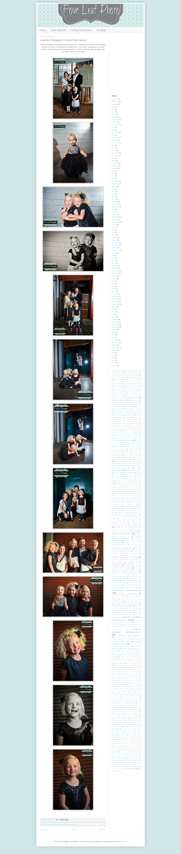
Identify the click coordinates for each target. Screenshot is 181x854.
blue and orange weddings (119, 402)
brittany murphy (126, 406)
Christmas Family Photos (119, 421)
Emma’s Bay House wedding (120, 449)
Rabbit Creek (123, 701)
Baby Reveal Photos (132, 385)
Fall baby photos (124, 453)
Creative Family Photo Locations (121, 428)
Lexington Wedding (123, 531)
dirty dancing (131, 438)
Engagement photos (118, 451)
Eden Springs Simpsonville (131, 446)
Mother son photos (124, 659)
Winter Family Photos (118, 768)
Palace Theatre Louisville (120, 686)
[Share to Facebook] (66, 820)
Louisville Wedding (132, 612)
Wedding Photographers (126, 760)
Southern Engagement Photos (129, 724)
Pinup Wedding (127, 695)
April (113, 112)
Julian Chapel (116, 510)
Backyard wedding (117, 387)
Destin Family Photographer (119, 436)
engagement (135, 449)
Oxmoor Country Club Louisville (120, 682)
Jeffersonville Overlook (128, 506)
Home (43, 30)
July (113, 127)
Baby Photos (118, 385)
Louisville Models (116, 585)
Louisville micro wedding (119, 582)
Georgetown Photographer (123, 483)
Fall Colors (135, 453)
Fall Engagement (117, 455)
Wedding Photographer (119, 758)
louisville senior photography (122, 606)
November (115, 102)
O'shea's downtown (133, 673)
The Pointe (129, 737)
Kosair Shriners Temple (118, 516)
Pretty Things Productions (130, 697)
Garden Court (129, 476)
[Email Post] (57, 819)
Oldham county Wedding (119, 678)
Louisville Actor (128, 542)
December (115, 137)
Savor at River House (129, 705)
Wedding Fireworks (132, 756)
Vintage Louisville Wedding (126, 750)
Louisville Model (134, 582)
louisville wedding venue (121, 642)
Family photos (63, 822)
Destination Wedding (119, 438)
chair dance (118, 419)
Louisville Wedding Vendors (131, 639)
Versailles (114, 747)
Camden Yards (126, 417)
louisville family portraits (121, 568)
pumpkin (114, 701)
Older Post (102, 829)
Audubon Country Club (132, 379)
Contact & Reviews (81, 30)
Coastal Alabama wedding (119, 425)
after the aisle (133, 375)
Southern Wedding (118, 726)
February (115, 99)
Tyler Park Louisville (119, 745)
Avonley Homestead (118, 381)
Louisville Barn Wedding (131, 546)
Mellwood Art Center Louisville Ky (129, 650)
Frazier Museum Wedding (132, 474)
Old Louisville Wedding (132, 676)
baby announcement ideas (132, 383)
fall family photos (117, 457)
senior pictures (135, 709)
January (114, 117)
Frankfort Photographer (134, 470)
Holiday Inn (115, 495)
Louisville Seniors (116, 610)
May (113, 109)
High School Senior (117, 491)
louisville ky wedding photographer (125, 572)
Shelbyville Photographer (119, 718)
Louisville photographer (53, 824)
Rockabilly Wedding (123, 703)
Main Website (58, 30)
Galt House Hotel (117, 476)
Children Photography (132, 419)
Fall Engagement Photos (132, 455)
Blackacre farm (134, 400)
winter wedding (131, 768)
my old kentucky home (134, 663)
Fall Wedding (129, 457)
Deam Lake (128, 430)
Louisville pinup (120, 598)
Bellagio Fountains (117, 396)
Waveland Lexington (132, 754)
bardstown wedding (130, 390)
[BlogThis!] (62, 820)
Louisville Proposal (117, 602)
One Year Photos (134, 678)
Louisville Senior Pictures (130, 608)
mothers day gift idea (119, 661)
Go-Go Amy (136, 483)
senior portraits (116, 711)
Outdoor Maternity (117, 680)
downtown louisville (126, 440)
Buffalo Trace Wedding (125, 413)
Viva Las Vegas (126, 752)
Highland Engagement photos (133, 491)
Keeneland (126, 510)
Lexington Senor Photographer (120, 529)
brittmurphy (50, 819)
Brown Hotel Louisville (121, 411)
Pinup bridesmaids (127, 693)
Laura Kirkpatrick (117, 521)
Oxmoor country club (132, 680)
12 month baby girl (117, 370)
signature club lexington (124, 720)
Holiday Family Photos (132, 493)
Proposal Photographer (118, 699)
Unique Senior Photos (133, 745)
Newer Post (44, 829)
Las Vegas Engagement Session (129, 519)
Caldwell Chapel (118, 415)
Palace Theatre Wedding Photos (129, 688)
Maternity (127, 646)
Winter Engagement (133, 766)
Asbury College (118, 379)
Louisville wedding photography (129, 635)
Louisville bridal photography (122, 549)
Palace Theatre (134, 684)
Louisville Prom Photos (131, 600)
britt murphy (132, 404)
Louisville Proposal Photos (133, 602)
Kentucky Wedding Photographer (129, 514)
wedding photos (128, 762)
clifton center (135, 423)
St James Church (127, 728)
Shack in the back (131, 714)
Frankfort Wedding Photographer (124, 472)
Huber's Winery (129, 498)
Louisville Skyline (128, 610)
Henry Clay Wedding (117, 489)
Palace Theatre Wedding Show (121, 690)
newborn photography (118, 673)
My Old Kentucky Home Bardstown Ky (125, 665)
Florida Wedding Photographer (120, 463)
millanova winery (126, 657)
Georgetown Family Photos (124, 481)
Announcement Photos (134, 377)
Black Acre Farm (133, 398)
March (114, 114)
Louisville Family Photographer (86, 822)
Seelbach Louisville (129, 707)
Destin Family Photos (135, 436)
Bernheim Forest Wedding (132, 396)
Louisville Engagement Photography (124, 555)
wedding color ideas (118, 756)
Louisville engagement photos (124, 557)
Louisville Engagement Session (121, 559)
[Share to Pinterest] (68, 820)
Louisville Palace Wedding (131, 587)
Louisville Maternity (125, 576)
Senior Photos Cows (123, 709)
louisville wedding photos (123, 637)
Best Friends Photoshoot (118, 398)
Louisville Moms (128, 585)
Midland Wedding (127, 655)
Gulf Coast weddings (132, 485)
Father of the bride (120, 461)
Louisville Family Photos (131, 566)
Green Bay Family (117, 485)
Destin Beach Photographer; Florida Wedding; (125, 434)
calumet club (130, 415)
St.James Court (129, 733)
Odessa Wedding (117, 676)
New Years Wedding (132, 671)
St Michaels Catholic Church (127, 730)
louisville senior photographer (126, 604)
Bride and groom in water (119, 404)
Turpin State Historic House (133, 743)
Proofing (101, 30)
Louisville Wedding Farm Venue (122, 614)
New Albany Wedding (125, 669)
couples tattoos (134, 425)
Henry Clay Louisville (132, 487)
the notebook (122, 735)
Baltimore (129, 387)
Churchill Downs (124, 423)
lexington (128, 521)
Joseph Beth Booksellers (132, 508)
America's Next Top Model (119, 377)
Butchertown (137, 413)
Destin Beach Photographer (130, 432)
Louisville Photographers (68, 824)
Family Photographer (52, 822)
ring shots (132, 701)
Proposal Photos (133, 699)
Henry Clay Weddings (132, 489)
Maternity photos (127, 648)
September (115, 125)
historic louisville (118, 493)
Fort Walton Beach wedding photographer (125, 465)
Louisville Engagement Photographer (128, 553)
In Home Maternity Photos (131, 500)
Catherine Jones (136, 417)
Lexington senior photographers (127, 527)
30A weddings (129, 370)
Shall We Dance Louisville (129, 716)
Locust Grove (72, 822)
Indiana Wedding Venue (119, 502)
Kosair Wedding (131, 516)
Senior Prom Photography (131, 711)
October (114, 104)
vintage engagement (125, 747)
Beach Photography (132, 394)
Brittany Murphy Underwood (133, 408)
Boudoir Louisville (133, 402)
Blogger (124, 841)
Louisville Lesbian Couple (119, 574)
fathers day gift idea (133, 461)
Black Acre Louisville (119, 400)
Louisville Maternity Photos (130, 580)
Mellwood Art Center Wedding (121, 652)
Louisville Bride (125, 551)
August (114, 186)
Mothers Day (135, 659)
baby (131, 381)
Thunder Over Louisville (124, 741)
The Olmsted (132, 735)
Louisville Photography (118, 595)
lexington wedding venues (131, 540)
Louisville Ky (133, 570)
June (113, 107)
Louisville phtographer (134, 595)
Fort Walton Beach (136, 463)
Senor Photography (117, 714)
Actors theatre (128, 373)
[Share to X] (64, 820)
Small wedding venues (126, 722)
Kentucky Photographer (125, 512)
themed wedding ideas (125, 739)
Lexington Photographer (132, 525)
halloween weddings (117, 487)
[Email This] (61, 820)
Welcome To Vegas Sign (126, 764)
